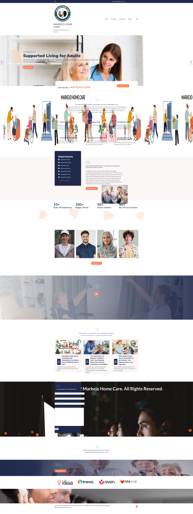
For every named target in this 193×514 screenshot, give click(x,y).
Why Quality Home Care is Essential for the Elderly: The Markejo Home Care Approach (97, 438)
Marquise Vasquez (86, 319)
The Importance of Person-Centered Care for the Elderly (127, 436)
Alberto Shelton (65, 319)
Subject (57, 479)
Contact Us (122, 19)
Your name (57, 469)
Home (107, 19)
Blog (129, 19)
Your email (57, 474)
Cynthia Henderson (108, 319)
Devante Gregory (129, 319)
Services (113, 19)
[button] (191, 101)
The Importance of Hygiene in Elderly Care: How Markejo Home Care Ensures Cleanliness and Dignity (70, 438)
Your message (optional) (61, 485)
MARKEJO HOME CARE (63, 26)
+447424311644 (79, 165)
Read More (96, 341)
